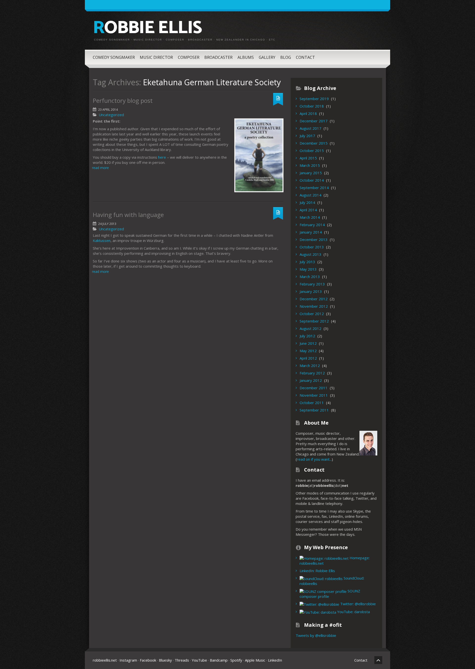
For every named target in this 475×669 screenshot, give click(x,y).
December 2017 (314, 120)
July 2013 (307, 261)
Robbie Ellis (147, 28)
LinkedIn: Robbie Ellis (317, 570)
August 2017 (310, 128)
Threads (182, 660)
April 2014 (308, 209)
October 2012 (312, 313)
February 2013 (312, 283)
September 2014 (314, 187)
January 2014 (311, 232)
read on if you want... (314, 459)
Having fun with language (128, 215)
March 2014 (310, 217)
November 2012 (314, 306)
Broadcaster (218, 57)
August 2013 (310, 254)
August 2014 (310, 195)
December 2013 (314, 239)
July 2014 (307, 202)
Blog (285, 57)
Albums (246, 57)
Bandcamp (219, 660)
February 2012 (312, 372)
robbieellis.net (105, 660)
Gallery (267, 57)
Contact (305, 57)
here (162, 157)
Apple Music (255, 660)
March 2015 (310, 165)
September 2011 (314, 410)
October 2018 (312, 106)
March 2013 (310, 276)
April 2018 (308, 113)
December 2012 (314, 298)
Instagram (128, 660)
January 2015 (311, 172)
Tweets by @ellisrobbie (316, 635)
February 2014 (312, 224)
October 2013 (312, 246)
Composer (188, 57)
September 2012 (314, 321)
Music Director (156, 57)
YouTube (199, 660)
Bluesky (165, 660)
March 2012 (310, 365)
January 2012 (311, 380)
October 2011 (312, 402)
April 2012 (308, 358)
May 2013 (308, 269)
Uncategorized (111, 114)
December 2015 (314, 143)
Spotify (236, 660)
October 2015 (312, 150)
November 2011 (314, 395)
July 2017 (307, 135)
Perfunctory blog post (123, 100)
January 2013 (311, 291)
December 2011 (314, 387)
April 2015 (308, 157)
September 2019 (314, 98)
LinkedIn (275, 660)
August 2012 (310, 328)
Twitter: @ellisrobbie (357, 603)
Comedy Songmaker (114, 57)
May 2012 (308, 350)
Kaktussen (102, 240)
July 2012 (307, 335)
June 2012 (308, 343)
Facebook (148, 660)
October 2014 (312, 180)
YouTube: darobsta (353, 611)
